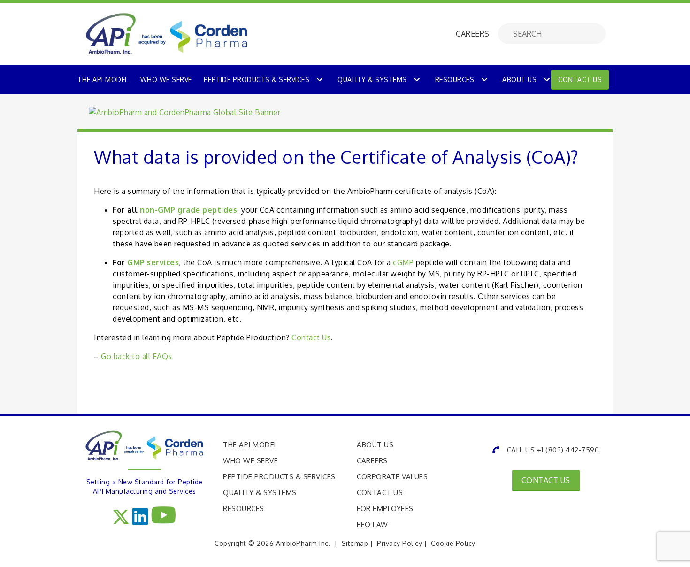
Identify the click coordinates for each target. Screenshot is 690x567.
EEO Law (372, 524)
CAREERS (473, 33)
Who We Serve (250, 460)
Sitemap (355, 543)
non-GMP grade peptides (188, 210)
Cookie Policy (453, 543)
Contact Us (580, 80)
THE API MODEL (103, 80)
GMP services (153, 262)
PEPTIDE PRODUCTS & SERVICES (257, 80)
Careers (372, 460)
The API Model (250, 444)
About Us (519, 80)
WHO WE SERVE (166, 80)
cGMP (403, 262)
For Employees (385, 508)
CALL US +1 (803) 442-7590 (553, 449)
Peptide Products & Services (279, 476)
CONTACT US (545, 480)
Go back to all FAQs (136, 356)
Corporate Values (392, 476)
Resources (455, 80)
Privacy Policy (399, 543)
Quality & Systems (372, 80)
